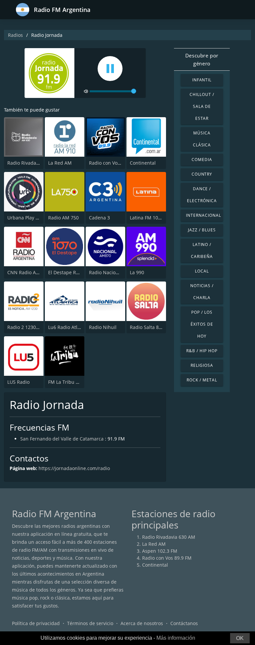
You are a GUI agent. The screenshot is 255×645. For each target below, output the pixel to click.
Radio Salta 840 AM (151, 327)
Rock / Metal (202, 380)
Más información (175, 638)
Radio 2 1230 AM (25, 327)
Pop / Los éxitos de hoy (202, 324)
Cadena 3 (99, 217)
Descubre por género (201, 59)
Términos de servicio (90, 623)
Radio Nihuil (103, 327)
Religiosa (202, 365)
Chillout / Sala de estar (202, 106)
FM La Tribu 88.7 (66, 382)
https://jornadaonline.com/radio (74, 468)
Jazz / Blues (202, 230)
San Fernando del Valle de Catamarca (62, 439)
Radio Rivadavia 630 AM (33, 163)
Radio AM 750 (63, 217)
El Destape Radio (67, 272)
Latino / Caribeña (202, 250)
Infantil (202, 80)
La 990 (137, 272)
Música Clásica (202, 139)
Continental (143, 163)
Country (202, 174)
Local (202, 271)
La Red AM (60, 163)
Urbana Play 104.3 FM (31, 217)
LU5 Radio (18, 382)
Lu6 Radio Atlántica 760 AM (78, 327)
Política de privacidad (36, 623)
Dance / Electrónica (202, 194)
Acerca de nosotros (142, 623)
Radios (15, 35)
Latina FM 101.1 (147, 217)
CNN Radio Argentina (31, 272)
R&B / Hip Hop (201, 351)
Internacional (203, 215)
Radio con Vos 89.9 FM (113, 163)
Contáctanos (184, 623)
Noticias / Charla (202, 291)
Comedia (202, 159)
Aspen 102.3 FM (159, 551)
